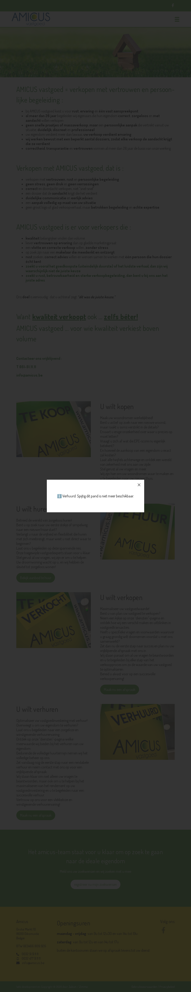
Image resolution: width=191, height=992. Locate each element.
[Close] (139, 485)
